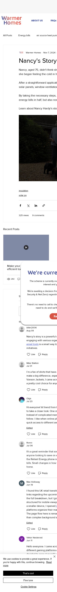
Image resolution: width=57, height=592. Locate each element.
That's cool (28, 573)
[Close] (52, 558)
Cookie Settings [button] (28, 586)
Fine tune (28, 580)
